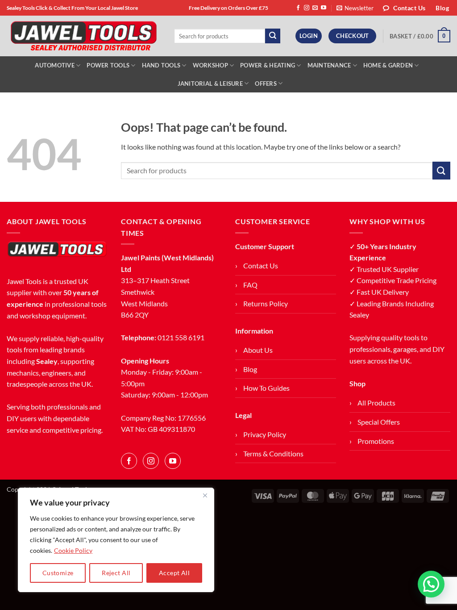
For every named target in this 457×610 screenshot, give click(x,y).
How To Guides (266, 388)
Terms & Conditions (273, 453)
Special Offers (378, 422)
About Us (258, 350)
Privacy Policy (264, 434)
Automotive (55, 65)
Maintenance (329, 65)
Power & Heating (267, 65)
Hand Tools (161, 65)
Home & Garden (388, 65)
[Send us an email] (315, 8)
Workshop (210, 65)
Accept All (174, 573)
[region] (116, 540)
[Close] (204, 495)
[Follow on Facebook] (298, 8)
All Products (376, 402)
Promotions (375, 441)
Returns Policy (265, 303)
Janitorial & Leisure (210, 83)
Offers (266, 83)
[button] (355, 8)
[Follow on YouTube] (323, 8)
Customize (58, 573)
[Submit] (272, 36)
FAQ (250, 284)
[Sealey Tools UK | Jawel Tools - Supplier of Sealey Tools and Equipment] (84, 36)
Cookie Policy (73, 550)
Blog (250, 369)
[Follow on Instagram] (306, 8)
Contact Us (260, 265)
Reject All (116, 573)
